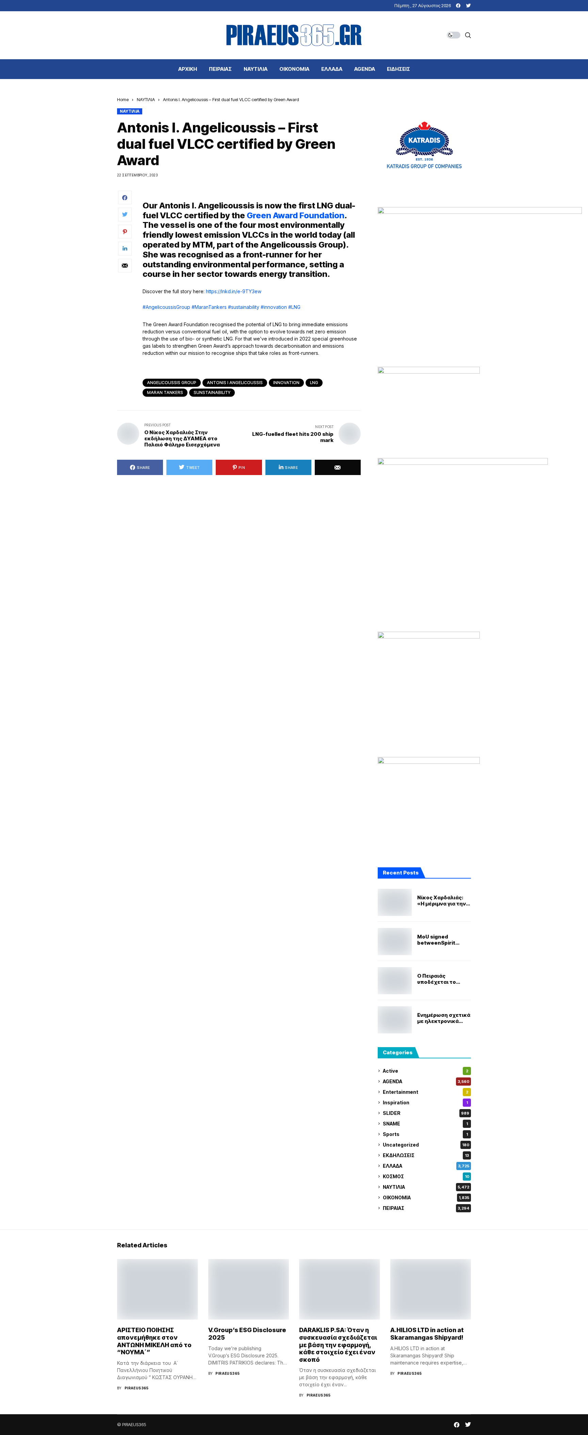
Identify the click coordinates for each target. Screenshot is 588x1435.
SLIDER (426, 1113)
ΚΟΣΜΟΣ (426, 1176)
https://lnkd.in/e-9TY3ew (233, 291)
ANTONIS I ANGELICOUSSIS (235, 382)
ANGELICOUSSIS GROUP (171, 382)
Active (425, 1071)
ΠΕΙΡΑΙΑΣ (426, 1208)
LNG (314, 382)
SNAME (425, 1123)
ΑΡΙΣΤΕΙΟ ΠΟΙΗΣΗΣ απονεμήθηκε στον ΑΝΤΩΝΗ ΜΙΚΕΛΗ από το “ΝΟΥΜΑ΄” (154, 1341)
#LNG (294, 307)
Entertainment (425, 1092)
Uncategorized (426, 1145)
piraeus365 (137, 1388)
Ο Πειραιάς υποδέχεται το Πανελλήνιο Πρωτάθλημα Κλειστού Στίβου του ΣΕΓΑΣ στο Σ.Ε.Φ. (444, 979)
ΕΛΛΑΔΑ (426, 1166)
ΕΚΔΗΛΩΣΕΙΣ (426, 1155)
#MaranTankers (209, 307)
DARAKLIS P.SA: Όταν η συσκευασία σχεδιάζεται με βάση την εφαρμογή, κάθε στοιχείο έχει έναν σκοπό (338, 1344)
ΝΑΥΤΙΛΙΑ (146, 99)
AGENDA (426, 1081)
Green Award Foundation (295, 215)
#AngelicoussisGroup (166, 307)
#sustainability (243, 307)
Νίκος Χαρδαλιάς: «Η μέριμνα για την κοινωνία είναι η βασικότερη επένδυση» (441, 901)
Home (123, 99)
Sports (425, 1134)
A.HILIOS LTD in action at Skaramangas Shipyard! (427, 1333)
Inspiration (425, 1102)
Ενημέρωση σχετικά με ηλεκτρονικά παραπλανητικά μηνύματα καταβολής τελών (443, 1018)
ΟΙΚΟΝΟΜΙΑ (426, 1197)
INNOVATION (286, 382)
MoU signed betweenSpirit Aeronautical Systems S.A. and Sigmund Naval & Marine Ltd (440, 940)
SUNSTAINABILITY (212, 392)
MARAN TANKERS (165, 392)
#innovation (274, 307)
